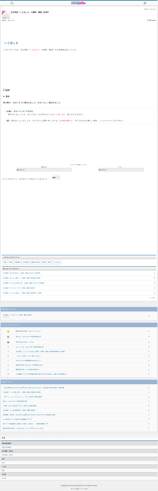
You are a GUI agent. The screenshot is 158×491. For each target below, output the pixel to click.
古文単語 (26, 262)
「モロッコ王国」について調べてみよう (28, 356)
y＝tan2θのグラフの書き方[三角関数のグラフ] (17, 419)
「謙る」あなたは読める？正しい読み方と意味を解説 (19, 406)
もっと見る (152, 297)
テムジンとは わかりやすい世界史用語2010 (30, 347)
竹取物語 (17, 262)
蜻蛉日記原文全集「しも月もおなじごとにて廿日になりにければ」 (24, 428)
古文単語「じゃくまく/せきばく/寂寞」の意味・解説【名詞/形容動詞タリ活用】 (40, 351)
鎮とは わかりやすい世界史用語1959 (15, 401)
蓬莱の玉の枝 (19, 111)
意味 (49, 262)
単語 (5, 262)
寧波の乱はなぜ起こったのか (25, 342)
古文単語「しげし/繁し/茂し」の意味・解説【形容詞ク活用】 (22, 392)
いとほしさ (57, 262)
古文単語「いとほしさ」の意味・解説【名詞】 (17, 316)
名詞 (10, 262)
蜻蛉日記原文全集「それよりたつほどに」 (29, 331)
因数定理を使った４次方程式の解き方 (27, 369)
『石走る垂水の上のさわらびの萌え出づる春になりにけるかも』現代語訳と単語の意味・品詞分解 (33, 388)
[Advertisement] (79, 28)
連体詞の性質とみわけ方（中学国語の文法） (29, 365)
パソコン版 (83, 489)
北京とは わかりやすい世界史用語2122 (28, 336)
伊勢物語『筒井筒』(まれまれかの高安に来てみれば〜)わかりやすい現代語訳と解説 (29, 415)
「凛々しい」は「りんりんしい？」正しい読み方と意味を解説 (22, 397)
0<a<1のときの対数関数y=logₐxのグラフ (28, 360)
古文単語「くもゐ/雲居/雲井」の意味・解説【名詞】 (19, 410)
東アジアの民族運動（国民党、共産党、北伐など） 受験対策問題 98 (25, 424)
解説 (44, 262)
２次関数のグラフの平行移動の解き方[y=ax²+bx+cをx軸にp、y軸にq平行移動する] (41, 374)
